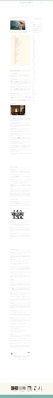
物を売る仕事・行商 (16, 43)
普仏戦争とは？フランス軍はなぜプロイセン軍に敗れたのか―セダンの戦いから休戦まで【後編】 (37, 26)
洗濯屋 (15, 62)
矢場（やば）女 (16, 61)
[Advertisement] (26, 11)
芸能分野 (15, 51)
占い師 (15, 56)
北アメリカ (35, 73)
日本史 (33, 45)
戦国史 (33, 59)
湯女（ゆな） (16, 60)
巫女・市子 (16, 57)
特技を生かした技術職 (16, 46)
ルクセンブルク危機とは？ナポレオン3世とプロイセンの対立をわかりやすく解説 (37, 32)
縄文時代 (34, 46)
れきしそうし (33, 95)
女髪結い (15, 48)
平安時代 (34, 50)
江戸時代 (17, 16)
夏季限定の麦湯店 (16, 40)
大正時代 (34, 56)
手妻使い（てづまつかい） (17, 53)
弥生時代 (34, 47)
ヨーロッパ (34, 74)
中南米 (35, 72)
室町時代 (34, 52)
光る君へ (34, 42)
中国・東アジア (34, 79)
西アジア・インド (35, 81)
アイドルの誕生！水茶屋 (17, 39)
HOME (11, 395)
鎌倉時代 (34, 51)
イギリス (35, 78)
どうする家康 (34, 41)
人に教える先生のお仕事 (16, 49)
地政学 (33, 37)
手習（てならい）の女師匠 (17, 50)
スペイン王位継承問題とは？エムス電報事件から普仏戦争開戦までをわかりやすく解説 (37, 30)
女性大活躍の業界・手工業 (16, 54)
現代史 (33, 62)
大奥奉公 (15, 63)
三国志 (33, 82)
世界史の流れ (26, 5)
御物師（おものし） (16, 47)
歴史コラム (33, 89)
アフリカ (34, 80)
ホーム (19, 5)
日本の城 (33, 66)
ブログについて (34, 92)
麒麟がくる (34, 43)
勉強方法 (29, 5)
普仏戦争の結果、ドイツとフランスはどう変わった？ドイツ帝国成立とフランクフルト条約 (37, 24)
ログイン (33, 99)
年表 (33, 85)
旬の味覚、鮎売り (16, 45)
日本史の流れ (22, 5)
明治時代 (34, 55)
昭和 (34, 57)
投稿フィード (33, 100)
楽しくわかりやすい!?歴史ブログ (26, 2)
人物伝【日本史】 (32, 5)
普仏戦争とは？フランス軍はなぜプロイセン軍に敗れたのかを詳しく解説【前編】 (37, 28)
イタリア (35, 75)
